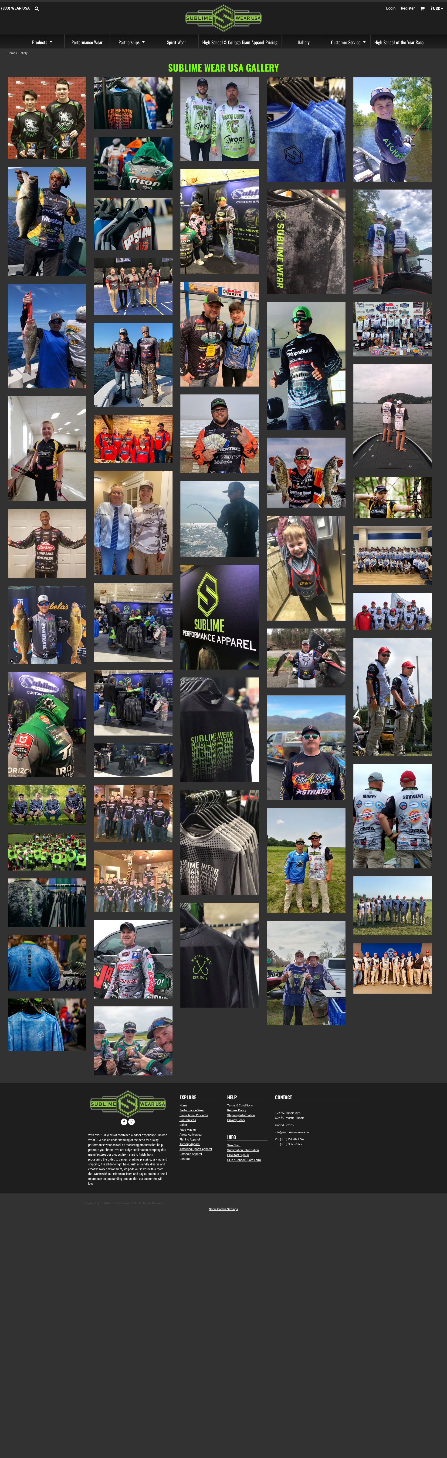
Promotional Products (193, 1115)
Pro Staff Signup (238, 1155)
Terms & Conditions (240, 1105)
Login (391, 8)
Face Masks (187, 1129)
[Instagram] (131, 1122)
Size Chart (233, 1145)
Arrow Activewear (191, 1134)
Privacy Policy (236, 1120)
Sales (183, 1124)
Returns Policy (236, 1110)
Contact (184, 1159)
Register (408, 8)
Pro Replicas (187, 1120)
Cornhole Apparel (190, 1154)
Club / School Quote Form (244, 1160)
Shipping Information (241, 1115)
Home (183, 1105)
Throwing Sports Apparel (195, 1149)
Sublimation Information (243, 1150)
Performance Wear (191, 1110)
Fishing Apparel (189, 1139)
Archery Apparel (189, 1144)
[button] (42, 41)
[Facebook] (124, 1122)
